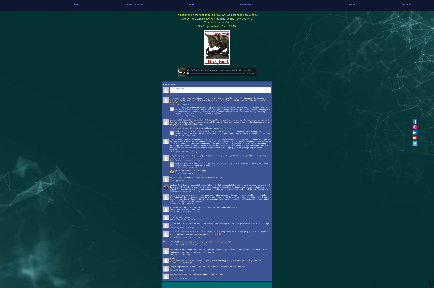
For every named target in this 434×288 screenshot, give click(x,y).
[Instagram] (415, 127)
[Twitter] (415, 143)
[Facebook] (415, 121)
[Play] (188, 73)
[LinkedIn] (415, 132)
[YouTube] (415, 138)
